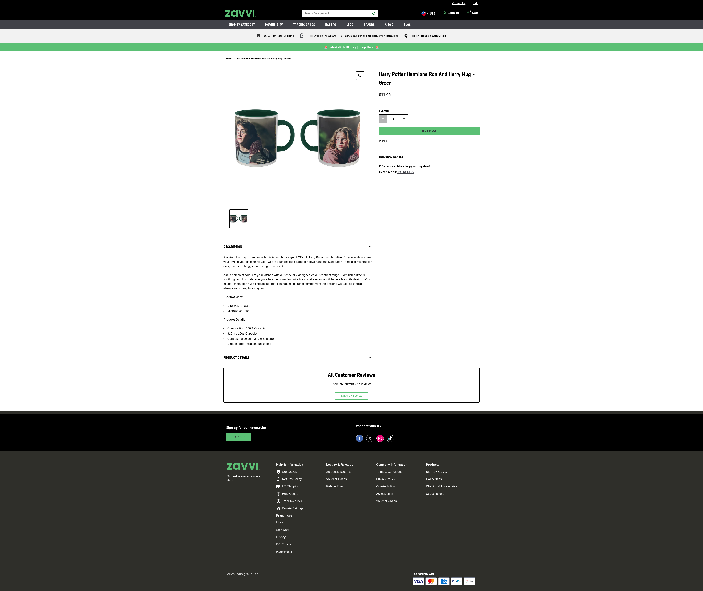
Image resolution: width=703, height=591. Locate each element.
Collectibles (434, 479)
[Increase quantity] (404, 119)
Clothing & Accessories (441, 486)
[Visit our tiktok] (390, 438)
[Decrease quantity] (383, 119)
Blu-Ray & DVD (436, 471)
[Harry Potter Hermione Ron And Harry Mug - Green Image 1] (238, 218)
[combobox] (340, 13)
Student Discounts (338, 471)
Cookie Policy (385, 486)
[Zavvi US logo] (240, 13)
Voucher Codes (336, 479)
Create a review (351, 396)
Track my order (292, 501)
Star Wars (282, 529)
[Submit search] (374, 13)
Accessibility (384, 493)
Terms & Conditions (389, 471)
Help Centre (290, 493)
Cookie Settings (292, 508)
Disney (281, 537)
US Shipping (290, 486)
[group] (297, 138)
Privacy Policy (385, 479)
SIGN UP (239, 437)
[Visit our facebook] (359, 438)
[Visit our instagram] (380, 438)
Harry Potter (284, 551)
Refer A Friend (335, 486)
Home (229, 58)
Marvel (280, 522)
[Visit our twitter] (369, 438)
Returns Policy (292, 479)
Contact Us (289, 471)
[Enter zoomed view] (360, 75)
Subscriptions (435, 493)
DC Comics (284, 544)
